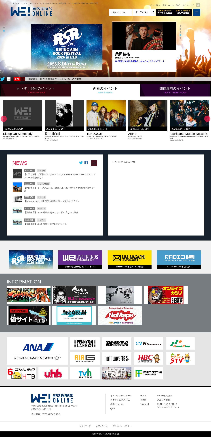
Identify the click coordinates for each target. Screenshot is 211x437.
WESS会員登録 (164, 395)
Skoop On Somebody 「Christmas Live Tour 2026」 (21, 136)
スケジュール (118, 12)
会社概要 (35, 414)
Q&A (178, 5)
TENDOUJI (94, 133)
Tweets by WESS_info (124, 162)
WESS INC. (113, 434)
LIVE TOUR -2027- (135, 136)
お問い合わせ (101, 426)
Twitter (143, 399)
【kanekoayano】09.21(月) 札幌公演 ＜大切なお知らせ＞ (52, 201)
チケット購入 (154, 5)
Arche (132, 133)
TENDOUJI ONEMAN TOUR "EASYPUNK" (102, 136)
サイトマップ (188, 5)
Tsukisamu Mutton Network (188, 133)
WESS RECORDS (51, 414)
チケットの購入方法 (120, 399)
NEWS (143, 395)
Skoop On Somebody (17, 133)
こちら (47, 409)
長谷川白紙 (52, 133)
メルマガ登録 (163, 399)
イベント (36, 90)
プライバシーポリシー (122, 426)
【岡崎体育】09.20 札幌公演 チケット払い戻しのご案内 (54, 79)
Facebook (144, 404)
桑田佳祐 (122, 54)
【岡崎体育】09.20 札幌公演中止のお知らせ (45, 224)
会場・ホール (168, 5)
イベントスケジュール (121, 395)
